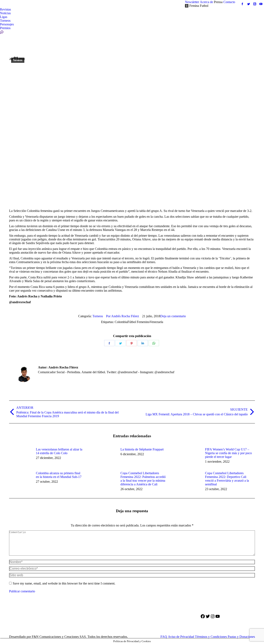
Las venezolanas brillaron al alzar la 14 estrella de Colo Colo (59, 451)
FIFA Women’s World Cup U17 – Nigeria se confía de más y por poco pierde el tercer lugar (228, 453)
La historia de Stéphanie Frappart (142, 449)
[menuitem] (192, 2)
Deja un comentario (173, 316)
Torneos (17, 60)
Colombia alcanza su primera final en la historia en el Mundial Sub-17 (58, 475)
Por (122, 316)
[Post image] (20, 457)
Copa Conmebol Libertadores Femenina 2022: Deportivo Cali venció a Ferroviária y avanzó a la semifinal (227, 478)
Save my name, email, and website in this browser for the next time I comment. (64, 583)
